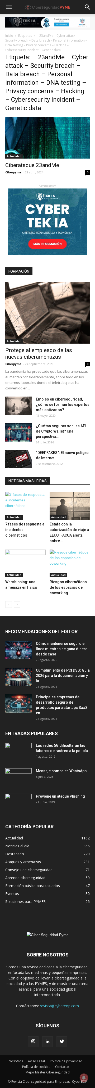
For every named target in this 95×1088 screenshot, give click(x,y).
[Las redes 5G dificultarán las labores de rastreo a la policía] (18, 752)
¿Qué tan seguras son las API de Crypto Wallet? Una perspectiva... (61, 431)
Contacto (62, 1066)
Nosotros (16, 1061)
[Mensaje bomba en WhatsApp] (18, 777)
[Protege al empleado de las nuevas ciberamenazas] (47, 313)
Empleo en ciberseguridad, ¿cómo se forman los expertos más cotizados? (62, 404)
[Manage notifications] (84, 1077)
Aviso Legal (36, 1061)
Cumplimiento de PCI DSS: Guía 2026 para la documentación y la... (63, 675)
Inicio (9, 35)
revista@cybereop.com (59, 1005)
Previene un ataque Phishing (60, 796)
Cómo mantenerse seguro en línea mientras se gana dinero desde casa (62, 648)
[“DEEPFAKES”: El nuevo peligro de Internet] (18, 459)
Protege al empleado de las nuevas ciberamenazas (38, 353)
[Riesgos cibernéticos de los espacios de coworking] (70, 563)
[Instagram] (33, 1041)
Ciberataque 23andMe (32, 165)
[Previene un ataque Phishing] (18, 803)
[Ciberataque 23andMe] (47, 138)
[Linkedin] (47, 1041)
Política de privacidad (66, 1061)
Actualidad (14, 156)
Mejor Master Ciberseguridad (48, 1072)
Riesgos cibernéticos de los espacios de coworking (68, 587)
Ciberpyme (13, 172)
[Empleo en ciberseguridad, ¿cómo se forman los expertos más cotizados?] (18, 406)
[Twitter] (61, 1041)
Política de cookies (36, 1066)
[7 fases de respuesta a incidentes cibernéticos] (25, 506)
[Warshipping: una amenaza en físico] (25, 563)
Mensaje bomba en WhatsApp (61, 771)
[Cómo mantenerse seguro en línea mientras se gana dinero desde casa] (18, 650)
